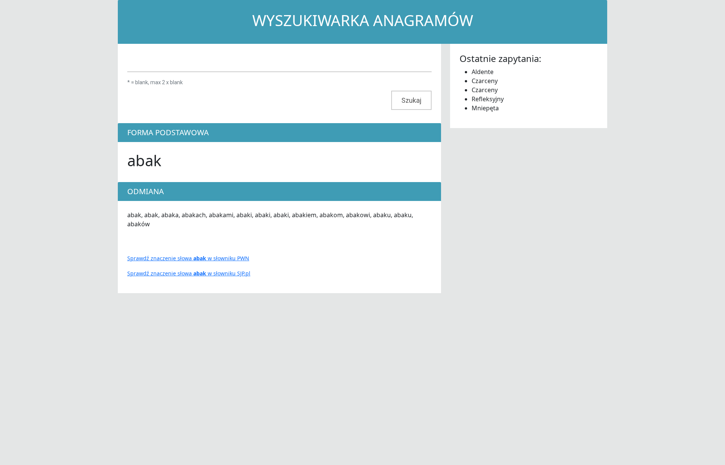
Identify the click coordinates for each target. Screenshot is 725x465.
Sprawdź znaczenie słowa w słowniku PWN (188, 258)
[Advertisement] (506, 241)
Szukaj (411, 100)
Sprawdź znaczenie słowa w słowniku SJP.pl (188, 273)
